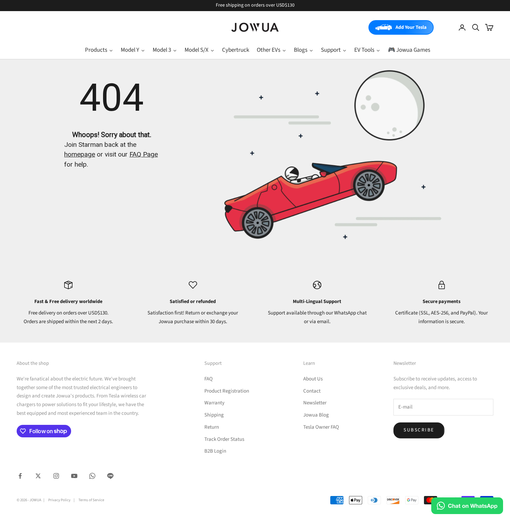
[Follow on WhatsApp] (92, 475)
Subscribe (418, 430)
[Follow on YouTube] (74, 475)
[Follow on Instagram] (56, 475)
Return (211, 427)
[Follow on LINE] (110, 475)
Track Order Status (224, 439)
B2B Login (215, 451)
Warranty (214, 402)
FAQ (208, 379)
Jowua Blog (316, 415)
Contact (312, 391)
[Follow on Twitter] (38, 475)
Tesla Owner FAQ (321, 427)
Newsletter (314, 402)
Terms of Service (91, 500)
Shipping (214, 415)
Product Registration (226, 391)
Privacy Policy (59, 500)
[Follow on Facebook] (20, 475)
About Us (313, 379)
